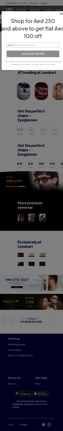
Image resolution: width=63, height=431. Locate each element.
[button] (61, 14)
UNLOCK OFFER (33, 53)
